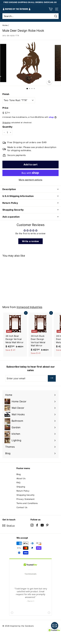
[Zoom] (49, 81)
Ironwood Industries (29, 307)
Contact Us (21, 507)
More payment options (30, 179)
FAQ (18, 482)
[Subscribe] (52, 378)
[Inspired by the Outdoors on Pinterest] (47, 525)
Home (5, 25)
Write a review (30, 241)
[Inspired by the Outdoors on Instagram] (31, 525)
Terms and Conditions (27, 503)
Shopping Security (25, 495)
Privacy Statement (25, 499)
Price (5, 107)
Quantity (7, 126)
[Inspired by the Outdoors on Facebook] (37, 525)
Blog (18, 474)
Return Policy (22, 491)
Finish (5, 94)
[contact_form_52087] (54, 625)
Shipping (6, 122)
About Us (20, 478)
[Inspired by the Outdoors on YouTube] (42, 525)
